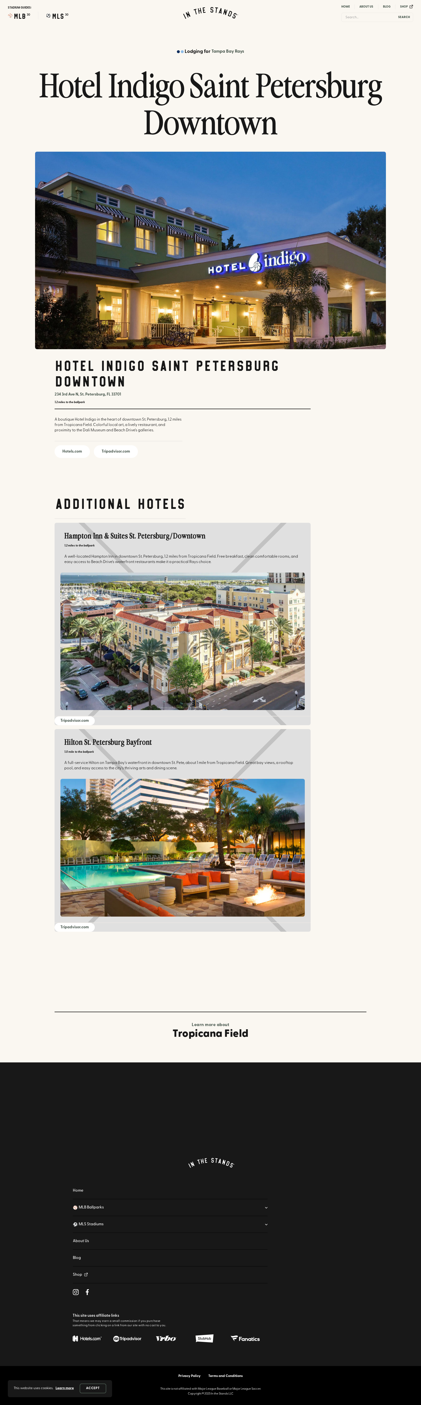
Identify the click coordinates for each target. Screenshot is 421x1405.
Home (345, 6)
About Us (366, 6)
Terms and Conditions (225, 1376)
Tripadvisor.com (116, 452)
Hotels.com (72, 452)
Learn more (65, 1388)
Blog (387, 6)
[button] (19, 15)
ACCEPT (93, 1388)
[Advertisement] (210, 977)
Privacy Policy (189, 1376)
